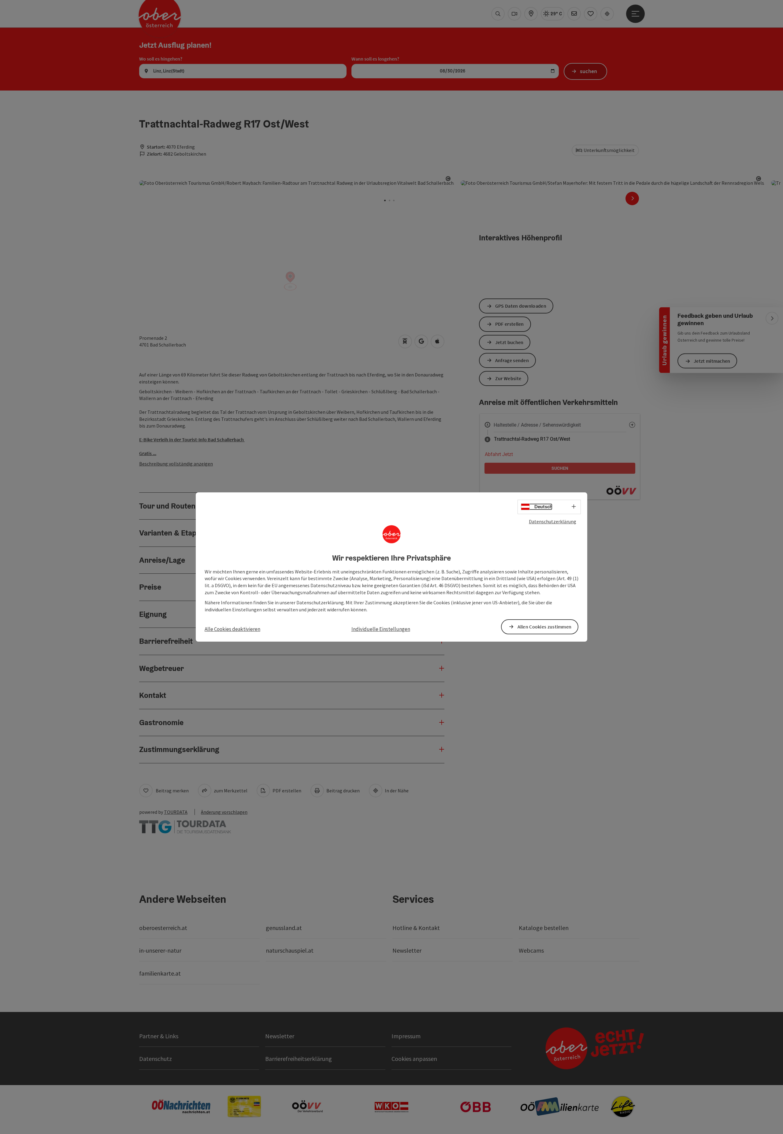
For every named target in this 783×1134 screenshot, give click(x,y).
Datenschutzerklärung (552, 521)
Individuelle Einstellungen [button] (380, 629)
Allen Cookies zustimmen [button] (545, 627)
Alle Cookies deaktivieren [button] (232, 629)
